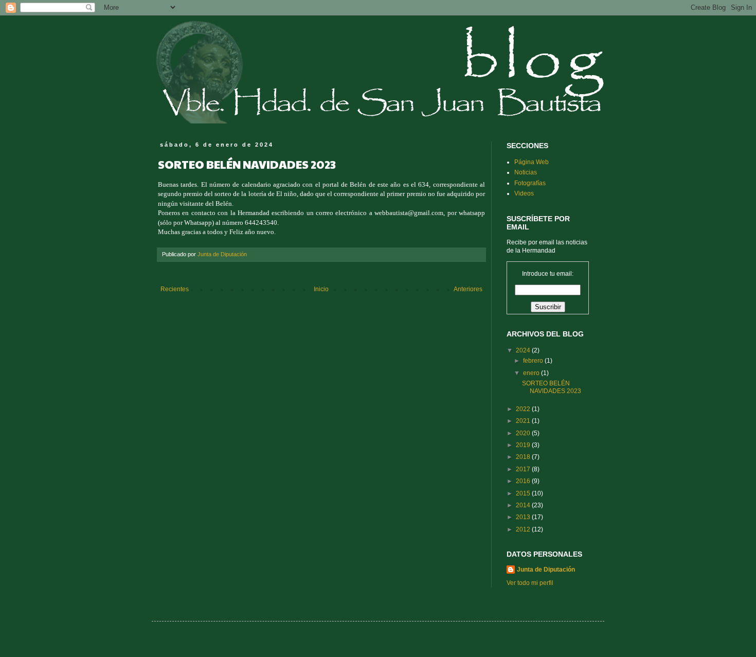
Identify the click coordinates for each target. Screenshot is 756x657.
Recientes (174, 289)
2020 (524, 433)
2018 (524, 456)
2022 (524, 409)
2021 (524, 420)
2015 (524, 493)
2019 (524, 445)
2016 (524, 481)
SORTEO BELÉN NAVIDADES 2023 (551, 387)
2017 (524, 469)
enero (532, 373)
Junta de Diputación (546, 569)
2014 (524, 505)
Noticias (525, 172)
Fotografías (530, 183)
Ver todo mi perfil (530, 583)
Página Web (531, 162)
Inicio (321, 289)
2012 (524, 529)
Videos (524, 193)
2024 (524, 350)
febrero (534, 360)
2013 (524, 517)
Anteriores (468, 289)
